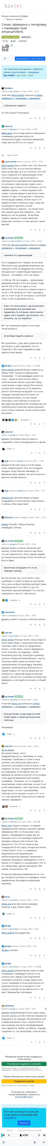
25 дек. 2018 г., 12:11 (28, 946)
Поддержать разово (24, 1081)
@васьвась (7, 133)
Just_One (8, 633)
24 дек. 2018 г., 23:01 (29, 700)
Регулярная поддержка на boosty (24, 1064)
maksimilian (10, 612)
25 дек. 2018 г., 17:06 (30, 967)
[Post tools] (44, 118)
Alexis (7, 897)
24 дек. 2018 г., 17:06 (34, 461)
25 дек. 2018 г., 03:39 (29, 900)
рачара (8, 366)
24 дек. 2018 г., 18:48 (27, 544)
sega (7, 461)
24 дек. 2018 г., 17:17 (36, 491)
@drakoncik (7, 497)
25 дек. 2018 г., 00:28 (29, 822)
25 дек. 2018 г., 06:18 (30, 929)
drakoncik (9, 432)
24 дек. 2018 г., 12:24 (28, 366)
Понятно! (24, 1123)
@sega (5, 524)
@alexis (5, 950)
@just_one (16, 703)
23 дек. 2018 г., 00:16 (33, 241)
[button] (3, 1142)
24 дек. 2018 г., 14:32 (27, 435)
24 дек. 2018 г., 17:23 (37, 517)
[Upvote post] (31, 118)
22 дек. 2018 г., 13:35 (34, 162)
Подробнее (10, 1118)
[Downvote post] (39, 118)
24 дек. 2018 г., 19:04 (30, 636)
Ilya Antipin (9, 75)
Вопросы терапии (11, 37)
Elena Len (9, 126)
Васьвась (9, 88)
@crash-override (20, 245)
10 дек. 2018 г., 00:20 (30, 91)
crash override (11, 162)
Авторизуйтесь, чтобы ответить (30, 58)
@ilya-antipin (18, 95)
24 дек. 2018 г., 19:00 (27, 615)
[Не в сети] (3, 88)
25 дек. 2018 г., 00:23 (30, 746)
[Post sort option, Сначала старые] (5, 58)
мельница (9, 1006)
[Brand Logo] (13, 6)
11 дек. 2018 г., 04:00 (28, 129)
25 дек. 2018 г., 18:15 (27, 1009)
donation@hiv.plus (24, 1097)
